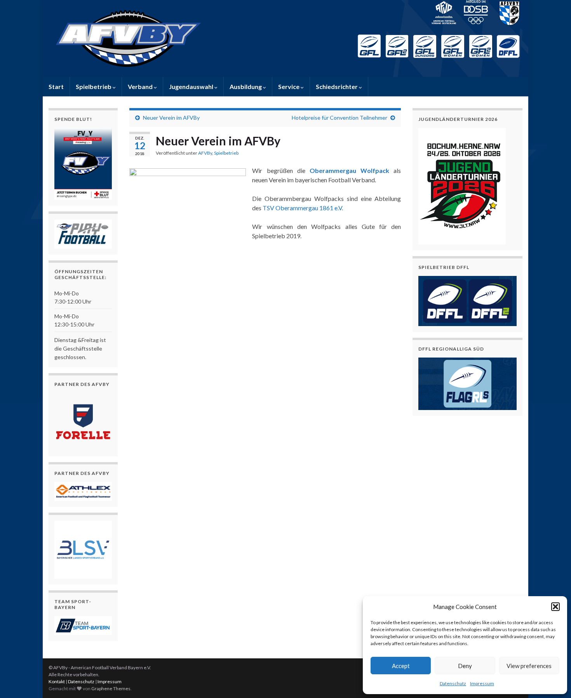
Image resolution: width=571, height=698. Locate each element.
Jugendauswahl (191, 86)
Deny (465, 665)
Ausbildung (246, 86)
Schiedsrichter (337, 86)
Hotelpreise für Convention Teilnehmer (339, 117)
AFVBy (205, 153)
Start (56, 86)
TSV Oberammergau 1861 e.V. (303, 207)
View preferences (529, 665)
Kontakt (57, 681)
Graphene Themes (111, 688)
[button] (555, 607)
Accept (401, 665)
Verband (141, 86)
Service (289, 86)
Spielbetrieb (94, 86)
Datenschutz (453, 683)
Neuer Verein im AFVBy (171, 117)
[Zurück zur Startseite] (285, 38)
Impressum (482, 683)
